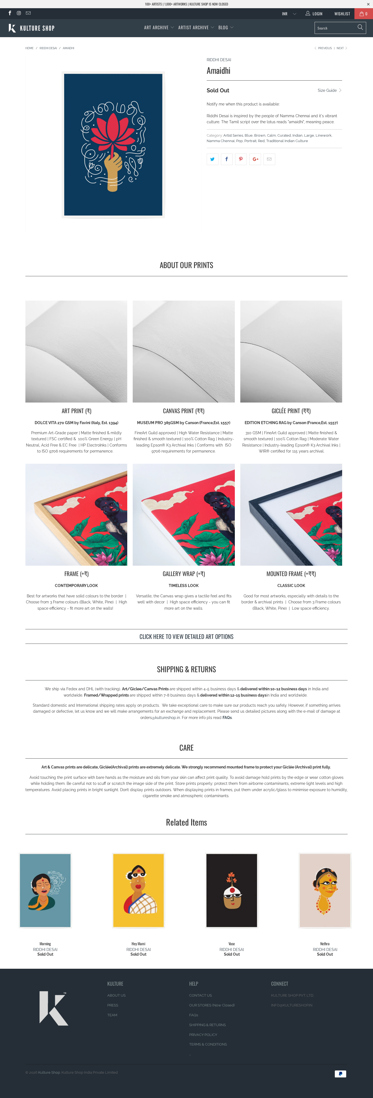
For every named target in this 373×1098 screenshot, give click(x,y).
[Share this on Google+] (255, 159)
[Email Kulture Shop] (28, 13)
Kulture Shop (49, 1072)
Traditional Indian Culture (287, 141)
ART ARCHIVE (156, 27)
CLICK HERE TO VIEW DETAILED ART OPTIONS (186, 636)
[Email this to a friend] (269, 159)
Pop (239, 141)
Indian (297, 135)
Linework (323, 135)
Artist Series (233, 135)
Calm (271, 135)
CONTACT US (200, 995)
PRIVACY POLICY (203, 1035)
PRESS (112, 1005)
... (190, 1054)
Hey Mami (138, 890)
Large (309, 135)
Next (341, 48)
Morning (45, 890)
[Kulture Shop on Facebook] (9, 13)
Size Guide (328, 90)
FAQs (227, 717)
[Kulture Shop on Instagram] (19, 13)
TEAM (112, 1015)
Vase (232, 890)
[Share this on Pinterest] (241, 159)
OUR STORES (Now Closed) (212, 1005)
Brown (259, 135)
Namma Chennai (221, 141)
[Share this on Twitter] (212, 159)
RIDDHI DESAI (219, 60)
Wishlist (340, 13)
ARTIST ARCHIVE (193, 27)
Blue (249, 135)
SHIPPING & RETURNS (207, 1025)
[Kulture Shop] (32, 28)
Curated (284, 135)
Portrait (250, 141)
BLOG (224, 27)
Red (261, 141)
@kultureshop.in (166, 717)
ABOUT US (116, 995)
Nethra (325, 890)
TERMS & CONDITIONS (208, 1044)
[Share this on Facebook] (227, 159)
